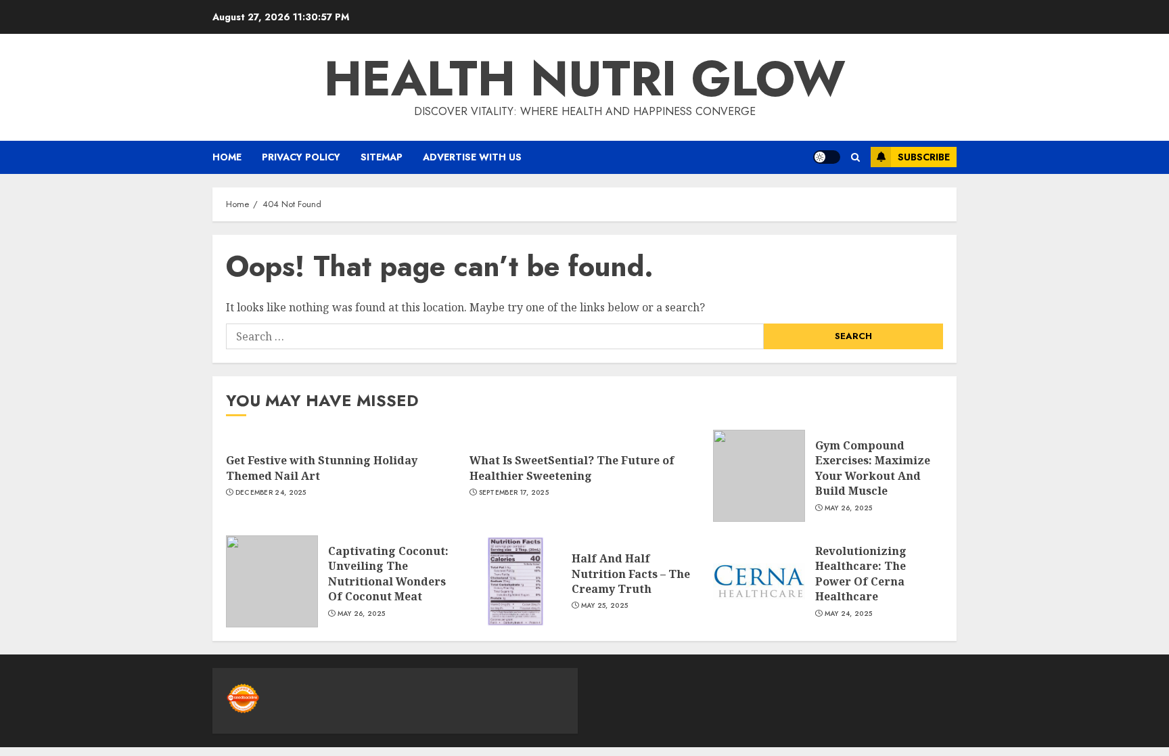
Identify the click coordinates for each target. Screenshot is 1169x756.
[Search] (855, 157)
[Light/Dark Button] (826, 157)
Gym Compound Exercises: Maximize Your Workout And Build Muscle (872, 468)
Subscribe (924, 157)
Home (227, 157)
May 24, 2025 (849, 614)
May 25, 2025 (604, 605)
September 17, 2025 (514, 492)
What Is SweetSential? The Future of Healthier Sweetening (571, 468)
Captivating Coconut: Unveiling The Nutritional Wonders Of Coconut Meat (388, 573)
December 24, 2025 (270, 492)
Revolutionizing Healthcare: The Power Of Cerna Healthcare (861, 573)
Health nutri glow (585, 78)
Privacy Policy (301, 157)
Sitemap (382, 157)
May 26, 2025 (849, 508)
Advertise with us (472, 157)
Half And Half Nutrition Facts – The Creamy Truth (631, 573)
